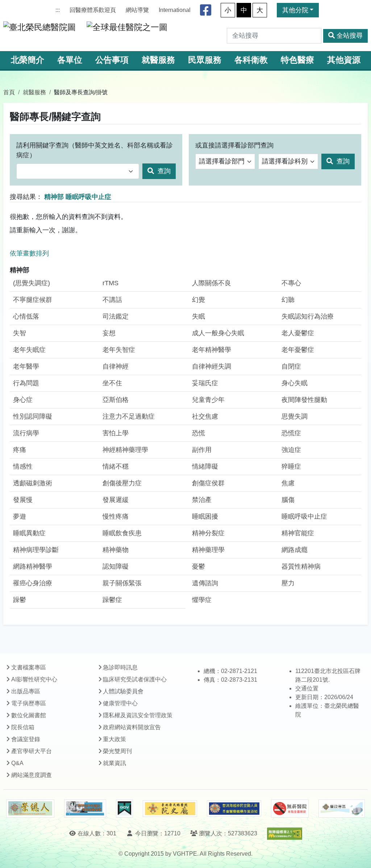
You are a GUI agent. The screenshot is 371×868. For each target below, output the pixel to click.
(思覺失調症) (31, 283)
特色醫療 (297, 60)
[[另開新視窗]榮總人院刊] (30, 809)
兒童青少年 (208, 399)
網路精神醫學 (32, 566)
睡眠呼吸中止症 (304, 516)
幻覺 (198, 299)
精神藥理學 (208, 549)
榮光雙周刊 (117, 751)
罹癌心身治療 (32, 583)
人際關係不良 (211, 283)
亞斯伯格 (116, 399)
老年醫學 (26, 366)
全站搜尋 (350, 35)
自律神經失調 (211, 366)
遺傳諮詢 (205, 583)
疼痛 (19, 449)
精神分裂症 (208, 533)
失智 (19, 333)
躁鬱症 (112, 599)
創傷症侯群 (208, 483)
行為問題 (26, 383)
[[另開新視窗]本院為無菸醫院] (290, 809)
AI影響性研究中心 (34, 679)
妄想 (109, 333)
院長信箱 (22, 727)
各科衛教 (251, 60)
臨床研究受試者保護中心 (135, 679)
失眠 (198, 316)
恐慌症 (291, 433)
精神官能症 (298, 533)
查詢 (163, 171)
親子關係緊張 (122, 583)
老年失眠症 (29, 349)
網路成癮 (295, 549)
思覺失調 (295, 416)
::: (57, 10)
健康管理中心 (120, 703)
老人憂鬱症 (298, 333)
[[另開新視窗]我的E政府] (124, 809)
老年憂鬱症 (298, 349)
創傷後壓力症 (122, 483)
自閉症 (291, 366)
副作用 (202, 449)
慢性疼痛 (116, 516)
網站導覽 (137, 10)
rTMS (110, 283)
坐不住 (112, 383)
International (175, 10)
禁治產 (202, 499)
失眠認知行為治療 (308, 316)
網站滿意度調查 (31, 775)
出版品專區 (25, 691)
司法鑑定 (116, 316)
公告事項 (112, 60)
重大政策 (114, 739)
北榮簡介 (27, 60)
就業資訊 (114, 763)
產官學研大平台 (31, 751)
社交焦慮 (205, 416)
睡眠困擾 (205, 516)
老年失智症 (119, 349)
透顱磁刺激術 (32, 483)
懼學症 (202, 599)
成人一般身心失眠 (218, 333)
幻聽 (288, 299)
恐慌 (198, 433)
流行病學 (26, 433)
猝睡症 (291, 466)
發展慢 (23, 499)
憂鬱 (198, 566)
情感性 (23, 466)
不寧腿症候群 (32, 299)
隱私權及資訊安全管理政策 (137, 715)
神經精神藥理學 (125, 449)
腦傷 (288, 499)
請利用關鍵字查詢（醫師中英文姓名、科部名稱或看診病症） (94, 150)
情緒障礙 (205, 466)
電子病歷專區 (28, 703)
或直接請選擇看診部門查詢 (234, 145)
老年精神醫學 (211, 349)
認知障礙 (116, 566)
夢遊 (19, 516)
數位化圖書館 (28, 715)
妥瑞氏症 (205, 383)
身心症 (23, 399)
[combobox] (77, 171)
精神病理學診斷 (36, 549)
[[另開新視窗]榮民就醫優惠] (85, 809)
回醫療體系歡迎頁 (93, 10)
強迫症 (291, 449)
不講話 (112, 299)
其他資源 (343, 60)
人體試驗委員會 (123, 691)
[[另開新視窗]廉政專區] (341, 809)
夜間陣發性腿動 (304, 399)
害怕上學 (116, 433)
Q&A (17, 763)
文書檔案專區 (28, 667)
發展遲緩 (116, 499)
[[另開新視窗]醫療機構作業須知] (234, 808)
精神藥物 (116, 549)
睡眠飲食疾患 (122, 533)
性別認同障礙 (32, 416)
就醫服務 (158, 60)
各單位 (69, 60)
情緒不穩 (116, 466)
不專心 (291, 283)
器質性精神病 (301, 566)
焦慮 (288, 483)
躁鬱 (19, 599)
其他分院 (295, 10)
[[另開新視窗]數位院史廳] (170, 808)
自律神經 (116, 366)
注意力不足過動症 (129, 416)
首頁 (9, 92)
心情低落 (26, 316)
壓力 (288, 583)
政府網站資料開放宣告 (132, 727)
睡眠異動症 (29, 533)
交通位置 (306, 688)
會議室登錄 (25, 739)
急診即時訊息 (120, 667)
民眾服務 (204, 60)
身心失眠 (295, 383)
